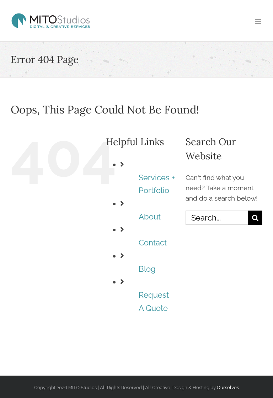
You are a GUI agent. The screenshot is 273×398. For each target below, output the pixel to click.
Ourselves (228, 387)
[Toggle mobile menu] (258, 21)
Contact (153, 242)
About (150, 216)
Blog (147, 269)
